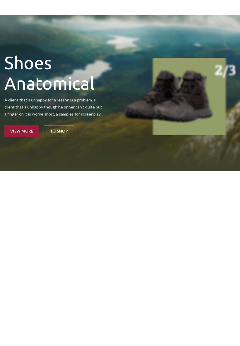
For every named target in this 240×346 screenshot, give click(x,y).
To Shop (59, 131)
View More (21, 131)
